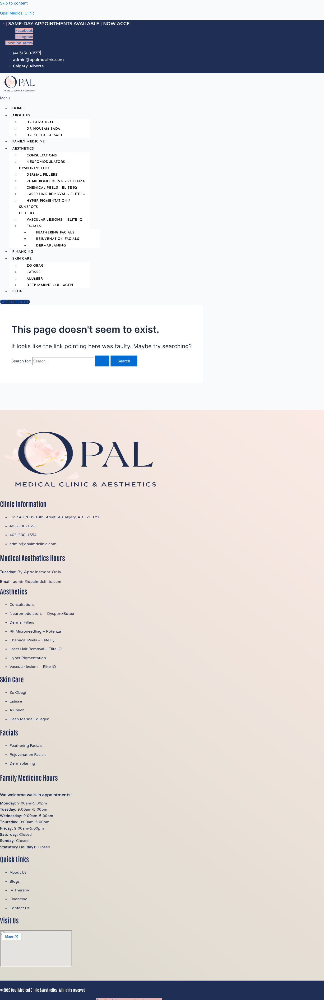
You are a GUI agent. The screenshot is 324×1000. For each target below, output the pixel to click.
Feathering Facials (55, 232)
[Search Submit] (102, 361)
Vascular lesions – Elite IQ (55, 220)
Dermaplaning (51, 245)
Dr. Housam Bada (43, 129)
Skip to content (14, 3)
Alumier (35, 279)
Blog (17, 291)
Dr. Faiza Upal (40, 122)
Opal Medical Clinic (17, 13)
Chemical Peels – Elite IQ (52, 188)
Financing (22, 252)
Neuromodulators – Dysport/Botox (44, 165)
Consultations (42, 155)
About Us (21, 115)
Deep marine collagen (50, 285)
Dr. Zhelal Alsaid (44, 135)
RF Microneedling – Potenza (56, 181)
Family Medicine (28, 141)
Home (17, 108)
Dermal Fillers (42, 175)
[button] (108, 98)
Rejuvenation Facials (57, 239)
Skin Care (22, 258)
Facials (34, 226)
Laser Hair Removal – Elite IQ (56, 194)
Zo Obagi (36, 266)
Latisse (34, 272)
